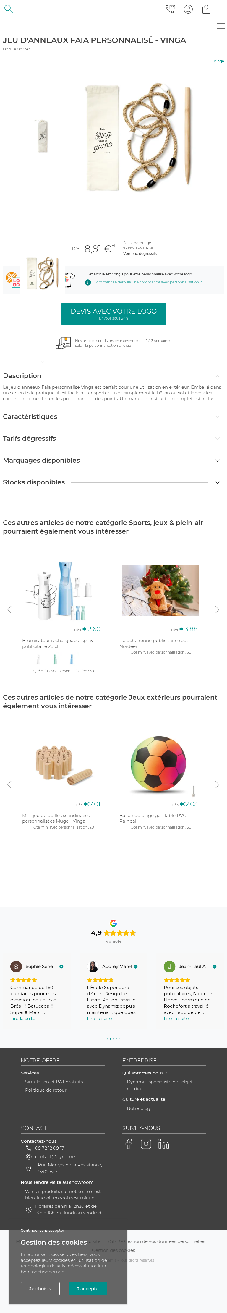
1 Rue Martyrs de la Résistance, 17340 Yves (68, 1168)
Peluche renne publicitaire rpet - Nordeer (155, 643)
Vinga (219, 61)
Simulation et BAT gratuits (54, 1082)
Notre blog (138, 1108)
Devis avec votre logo (114, 313)
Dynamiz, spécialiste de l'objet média (160, 1085)
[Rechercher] (9, 9)
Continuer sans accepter (42, 1230)
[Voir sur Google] (16, 966)
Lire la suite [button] (22, 1018)
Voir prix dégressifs (140, 253)
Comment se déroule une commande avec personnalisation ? (148, 282)
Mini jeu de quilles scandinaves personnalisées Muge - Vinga (56, 818)
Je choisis (40, 1288)
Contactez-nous (39, 1141)
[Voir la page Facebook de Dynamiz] (128, 1144)
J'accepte (87, 1288)
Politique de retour (46, 1090)
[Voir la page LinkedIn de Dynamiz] (164, 1144)
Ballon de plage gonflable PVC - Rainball (154, 818)
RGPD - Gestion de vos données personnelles (155, 1241)
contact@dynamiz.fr (57, 1156)
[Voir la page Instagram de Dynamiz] (146, 1144)
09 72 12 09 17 (49, 1148)
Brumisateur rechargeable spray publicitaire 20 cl (57, 643)
